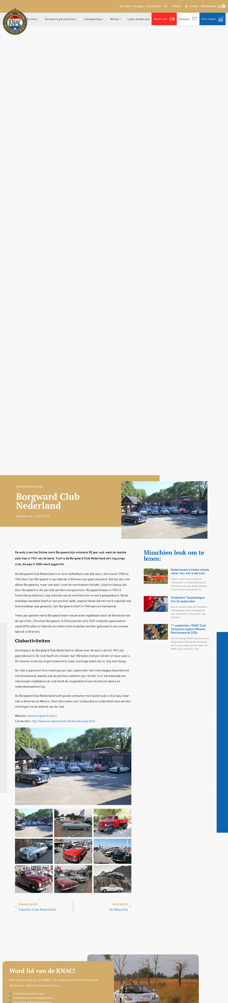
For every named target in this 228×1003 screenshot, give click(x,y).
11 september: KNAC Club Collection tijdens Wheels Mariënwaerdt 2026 (188, 629)
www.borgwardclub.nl (42, 715)
